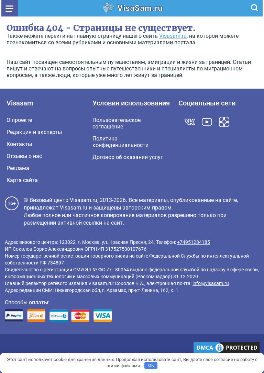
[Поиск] (254, 8)
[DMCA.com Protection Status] (226, 348)
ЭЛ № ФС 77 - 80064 (107, 269)
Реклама (18, 168)
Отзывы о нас (24, 156)
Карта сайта (22, 180)
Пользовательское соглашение (116, 123)
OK (151, 365)
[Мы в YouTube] (207, 122)
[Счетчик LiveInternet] (8, 348)
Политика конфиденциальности (120, 141)
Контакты (19, 144)
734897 (55, 262)
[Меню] (10, 8)
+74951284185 (193, 242)
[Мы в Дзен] (224, 122)
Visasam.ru (173, 36)
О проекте (19, 120)
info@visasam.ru (210, 283)
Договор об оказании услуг (127, 157)
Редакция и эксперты (34, 132)
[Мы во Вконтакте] (190, 122)
